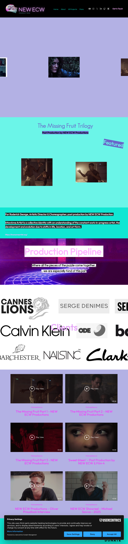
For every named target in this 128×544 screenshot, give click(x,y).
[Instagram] (93, 8)
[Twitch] (104, 8)
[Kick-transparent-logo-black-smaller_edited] (108, 8)
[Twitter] (97, 8)
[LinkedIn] (101, 8)
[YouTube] (89, 8)
